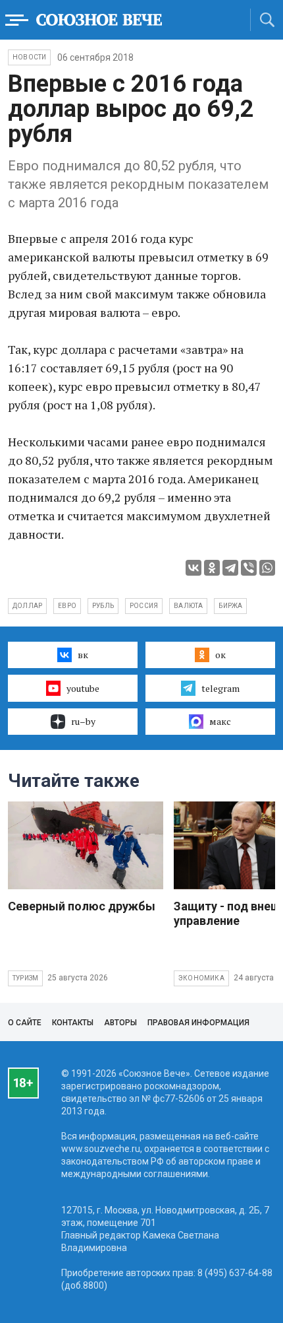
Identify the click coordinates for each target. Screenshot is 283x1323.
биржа (230, 605)
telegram (220, 688)
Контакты (72, 1022)
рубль (103, 605)
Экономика (201, 978)
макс (220, 721)
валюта (188, 605)
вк (83, 654)
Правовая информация (198, 1022)
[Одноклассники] (212, 568)
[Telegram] (230, 568)
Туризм (25, 978)
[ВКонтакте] (193, 568)
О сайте (24, 1022)
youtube (82, 688)
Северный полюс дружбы (81, 906)
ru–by (83, 721)
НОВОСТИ (29, 57)
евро (67, 605)
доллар (27, 605)
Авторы (120, 1022)
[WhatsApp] (267, 568)
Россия (144, 605)
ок (220, 654)
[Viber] (249, 568)
